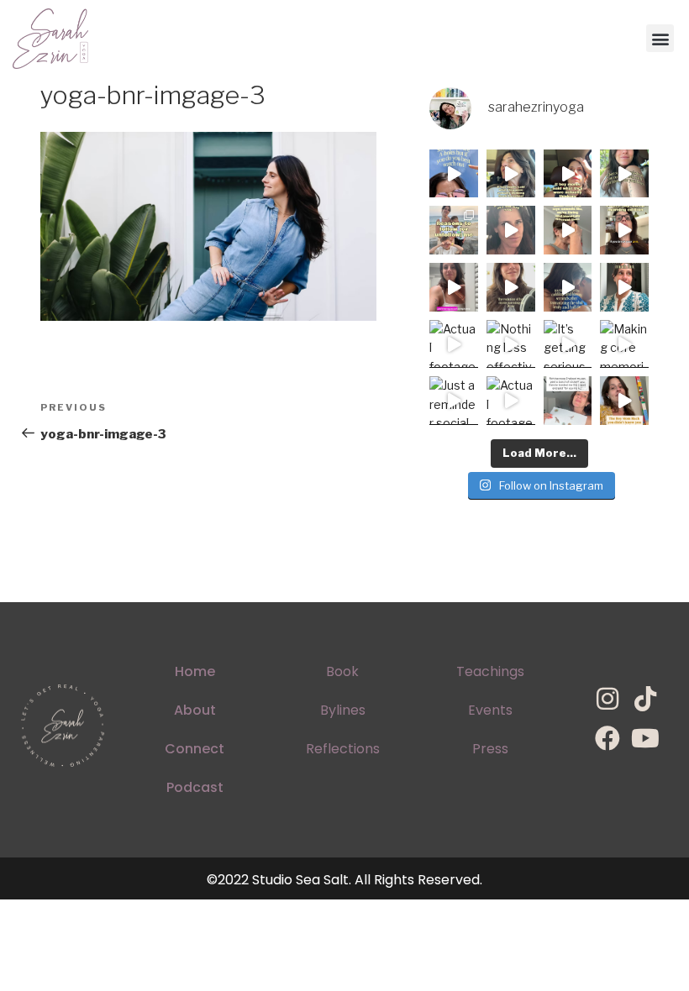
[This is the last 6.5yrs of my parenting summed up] (511, 287)
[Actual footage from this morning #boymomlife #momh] (453, 344)
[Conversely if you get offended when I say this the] (453, 173)
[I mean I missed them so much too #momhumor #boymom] (511, 173)
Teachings (490, 671)
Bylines (343, 710)
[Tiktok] (645, 698)
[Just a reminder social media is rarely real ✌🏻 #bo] (453, 400)
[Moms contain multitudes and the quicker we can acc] (453, 230)
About (195, 710)
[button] (660, 38)
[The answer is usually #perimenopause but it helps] (453, 287)
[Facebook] (607, 738)
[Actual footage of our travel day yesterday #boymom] (511, 400)
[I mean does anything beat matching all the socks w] (568, 400)
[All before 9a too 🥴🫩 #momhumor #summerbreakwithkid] (624, 230)
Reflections (343, 748)
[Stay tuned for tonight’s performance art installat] (624, 400)
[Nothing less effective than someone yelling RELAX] (511, 344)
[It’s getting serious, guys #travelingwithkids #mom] (568, 344)
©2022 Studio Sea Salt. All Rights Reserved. (344, 879)
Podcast (195, 787)
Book (342, 671)
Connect (194, 748)
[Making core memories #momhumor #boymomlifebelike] (624, 344)
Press (490, 748)
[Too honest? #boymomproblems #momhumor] (568, 173)
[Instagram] (607, 698)
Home (195, 671)
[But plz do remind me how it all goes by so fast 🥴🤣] (568, 230)
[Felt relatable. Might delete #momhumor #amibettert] (511, 230)
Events (490, 710)
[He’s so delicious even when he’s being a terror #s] (568, 287)
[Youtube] (645, 738)
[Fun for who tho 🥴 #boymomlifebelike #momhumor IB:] (624, 287)
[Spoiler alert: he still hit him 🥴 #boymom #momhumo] (624, 173)
